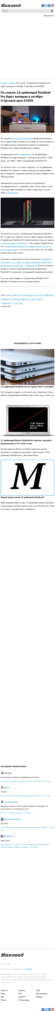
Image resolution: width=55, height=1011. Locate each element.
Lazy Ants (28, 969)
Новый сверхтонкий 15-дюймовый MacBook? (23, 497)
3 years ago (47, 781)
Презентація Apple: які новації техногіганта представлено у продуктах (24, 827)
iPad (38, 990)
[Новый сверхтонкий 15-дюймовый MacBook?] (27, 478)
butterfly (15, 295)
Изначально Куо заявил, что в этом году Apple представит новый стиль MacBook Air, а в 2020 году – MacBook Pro (26, 262)
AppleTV (22, 997)
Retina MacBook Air (21, 299)
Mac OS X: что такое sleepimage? (12, 813)
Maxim (7, 787)
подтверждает (24, 154)
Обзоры (39, 997)
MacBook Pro (7, 299)
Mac (2, 997)
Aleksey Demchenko (12, 819)
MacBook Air (49, 295)
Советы (21, 990)
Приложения (41, 994)
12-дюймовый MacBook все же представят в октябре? (27, 386)
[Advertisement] (27, 47)
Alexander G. (9, 836)
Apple (8, 295)
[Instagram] (52, 5)
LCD (40, 295)
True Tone (18, 303)
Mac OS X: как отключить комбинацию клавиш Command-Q (21, 795)
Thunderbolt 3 (6, 303)
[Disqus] (27, 554)
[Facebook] (42, 5)
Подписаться (49, 16)
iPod (20, 994)
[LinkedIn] (49, 5)
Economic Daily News (20, 138)
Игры (3, 994)
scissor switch (36, 299)
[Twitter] (46, 5)
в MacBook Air (12, 193)
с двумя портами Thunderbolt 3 (14, 243)
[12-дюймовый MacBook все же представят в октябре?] (27, 367)
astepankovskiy (10, 802)
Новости (4, 990)
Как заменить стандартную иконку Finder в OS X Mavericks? (21, 781)
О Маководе (23, 1000)
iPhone (4, 1000)
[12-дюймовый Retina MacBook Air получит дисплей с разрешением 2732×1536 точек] (27, 421)
